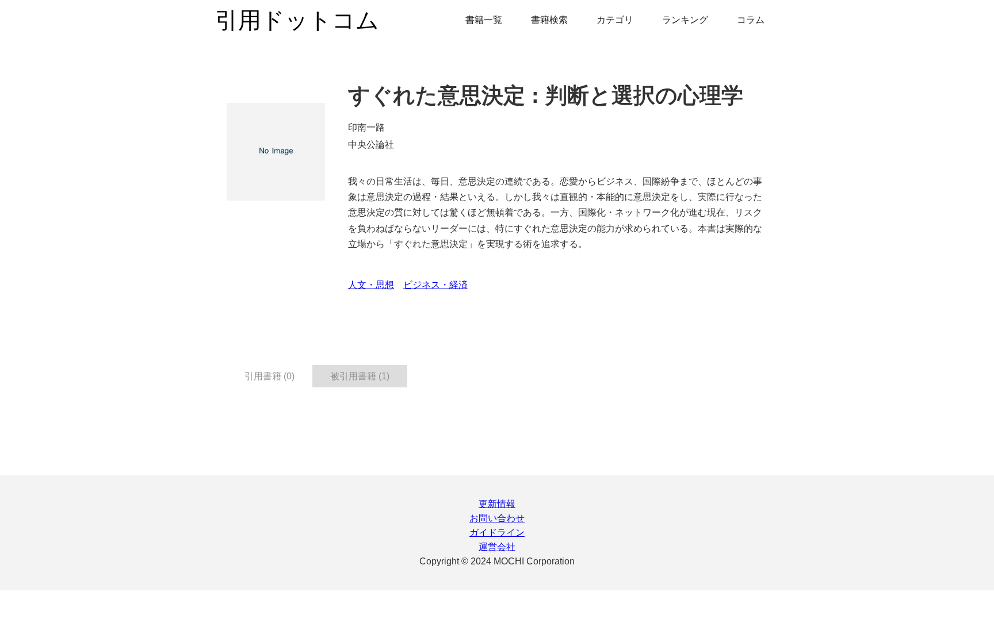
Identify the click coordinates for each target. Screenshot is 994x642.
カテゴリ (615, 20)
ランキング (685, 20)
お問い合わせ (497, 518)
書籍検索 (549, 20)
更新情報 (497, 504)
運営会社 (497, 547)
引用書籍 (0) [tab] (269, 376)
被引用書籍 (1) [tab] (359, 376)
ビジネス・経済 (435, 285)
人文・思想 (371, 285)
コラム (750, 20)
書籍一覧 (483, 20)
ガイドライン (497, 532)
